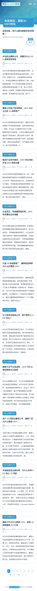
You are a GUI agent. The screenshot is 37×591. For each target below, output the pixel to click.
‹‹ (4, 571)
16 (27, 115)
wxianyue (8, 63)
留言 (30, 41)
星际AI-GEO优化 (11, 4)
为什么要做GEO (9, 51)
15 (27, 63)
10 (18, 575)
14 (27, 322)
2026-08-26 (18, 63)
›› (26, 575)
